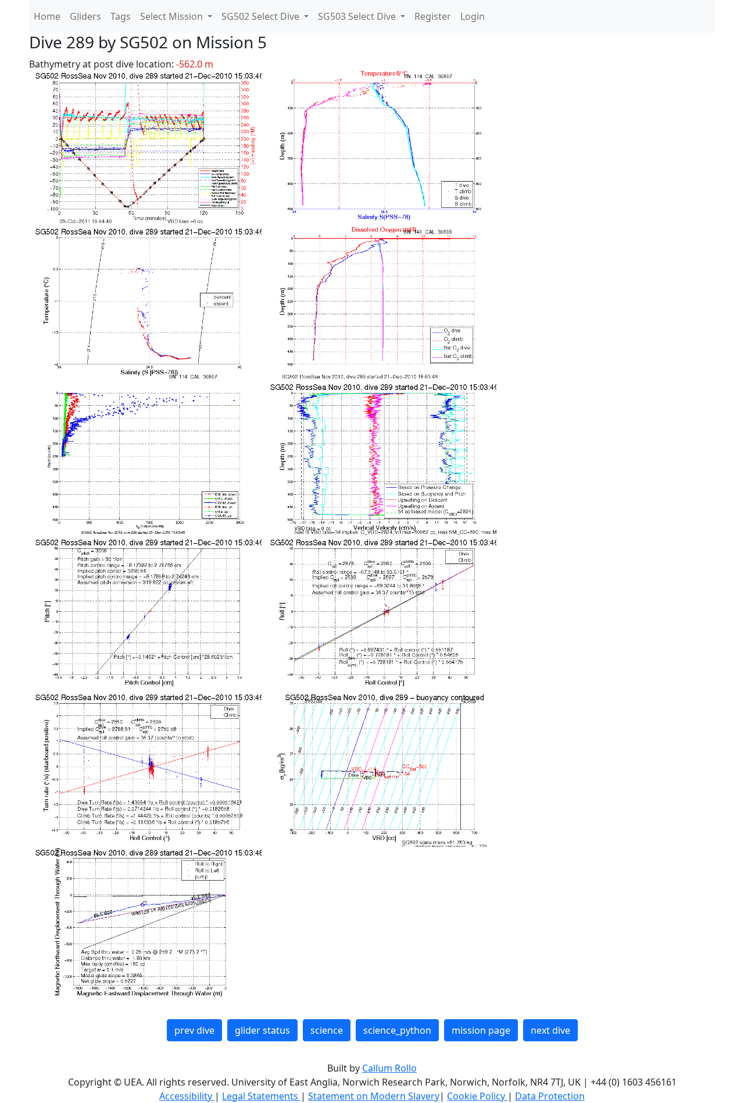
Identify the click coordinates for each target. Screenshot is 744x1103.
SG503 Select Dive (358, 16)
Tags (120, 16)
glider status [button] (262, 1030)
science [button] (326, 1030)
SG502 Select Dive (261, 16)
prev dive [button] (194, 1030)
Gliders (85, 16)
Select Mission (172, 16)
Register (432, 16)
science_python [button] (397, 1030)
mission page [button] (481, 1030)
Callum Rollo (389, 1068)
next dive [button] (550, 1030)
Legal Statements (261, 1096)
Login (472, 16)
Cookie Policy (477, 1096)
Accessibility (186, 1096)
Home (47, 16)
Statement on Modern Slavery (373, 1096)
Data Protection (550, 1096)
